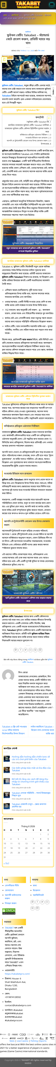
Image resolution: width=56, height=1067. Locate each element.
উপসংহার (45, 144)
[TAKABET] (28, 4)
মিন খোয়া (41, 51)
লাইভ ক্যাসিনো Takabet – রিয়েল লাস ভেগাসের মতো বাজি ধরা (42, 730)
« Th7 (6, 863)
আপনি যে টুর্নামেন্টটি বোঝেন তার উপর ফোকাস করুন (27, 141)
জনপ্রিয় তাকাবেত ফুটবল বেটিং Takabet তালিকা (28, 125)
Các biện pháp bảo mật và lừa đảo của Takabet (31, 769)
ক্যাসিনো (15, 15)
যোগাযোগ (9, 890)
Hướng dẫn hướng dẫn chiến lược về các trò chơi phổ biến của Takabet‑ (31, 758)
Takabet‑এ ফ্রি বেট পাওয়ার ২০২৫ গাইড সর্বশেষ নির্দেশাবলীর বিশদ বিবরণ (14, 730)
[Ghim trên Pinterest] (35, 650)
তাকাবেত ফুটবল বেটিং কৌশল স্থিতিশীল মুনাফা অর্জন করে (27, 130)
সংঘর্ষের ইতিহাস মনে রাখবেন (36, 138)
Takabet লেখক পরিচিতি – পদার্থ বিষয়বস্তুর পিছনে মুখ (31, 794)
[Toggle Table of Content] (48, 118)
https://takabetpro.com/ (17, 974)
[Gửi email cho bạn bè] (30, 650)
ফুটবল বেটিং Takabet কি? (37, 122)
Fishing (34, 1041)
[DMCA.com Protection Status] (9, 911)
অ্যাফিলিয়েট (38, 895)
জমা (35, 885)
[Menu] (3, 4)
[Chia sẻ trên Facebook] (20, 650)
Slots (12, 1041)
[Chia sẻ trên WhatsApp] (15, 650)
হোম (5, 15)
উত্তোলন (36, 890)
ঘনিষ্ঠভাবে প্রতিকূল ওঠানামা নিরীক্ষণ (33, 135)
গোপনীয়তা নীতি (12, 885)
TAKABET (9, 928)
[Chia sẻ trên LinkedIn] (40, 650)
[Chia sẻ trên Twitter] (25, 650)
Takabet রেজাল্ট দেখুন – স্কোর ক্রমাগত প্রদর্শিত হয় (29, 805)
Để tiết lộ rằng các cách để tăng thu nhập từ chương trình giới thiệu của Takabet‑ (30, 782)
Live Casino (22, 1041)
